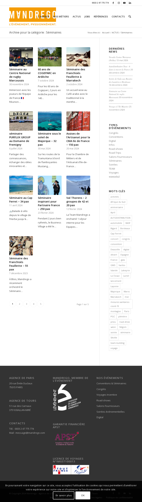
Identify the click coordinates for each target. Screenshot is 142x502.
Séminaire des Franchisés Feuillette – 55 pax (18, 264)
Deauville (115, 249)
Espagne (125, 254)
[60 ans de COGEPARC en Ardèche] (50, 56)
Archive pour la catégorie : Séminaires (35, 32)
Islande (114, 270)
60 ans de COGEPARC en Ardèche (47, 73)
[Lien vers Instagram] (118, 3)
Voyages (114, 172)
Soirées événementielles (111, 411)
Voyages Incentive (107, 394)
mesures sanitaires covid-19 (120, 304)
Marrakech (116, 296)
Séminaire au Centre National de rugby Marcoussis (20, 75)
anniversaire (117, 207)
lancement (116, 281)
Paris (126, 311)
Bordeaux (125, 228)
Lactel (126, 275)
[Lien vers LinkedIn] (130, 3)
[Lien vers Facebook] (113, 3)
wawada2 (114, 176)
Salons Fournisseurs (120, 156)
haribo (122, 265)
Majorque (115, 291)
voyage (114, 348)
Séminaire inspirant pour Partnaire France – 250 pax (49, 203)
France (114, 259)
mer (127, 296)
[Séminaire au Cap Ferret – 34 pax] (21, 185)
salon (113, 327)
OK (82, 495)
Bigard (114, 228)
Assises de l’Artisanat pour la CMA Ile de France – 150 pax (78, 139)
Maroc (127, 291)
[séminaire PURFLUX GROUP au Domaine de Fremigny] (21, 121)
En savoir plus (64, 495)
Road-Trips (115, 152)
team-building (117, 343)
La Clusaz (115, 275)
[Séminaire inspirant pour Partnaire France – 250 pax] (50, 185)
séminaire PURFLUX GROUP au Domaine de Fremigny (19, 139)
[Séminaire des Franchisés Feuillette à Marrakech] (78, 56)
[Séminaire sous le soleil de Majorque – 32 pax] (50, 121)
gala (123, 259)
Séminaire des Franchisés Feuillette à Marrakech (75, 75)
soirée (114, 332)
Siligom (122, 327)
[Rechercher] (130, 16)
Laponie (115, 286)
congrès (126, 238)
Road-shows (116, 148)
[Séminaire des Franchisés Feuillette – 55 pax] (21, 245)
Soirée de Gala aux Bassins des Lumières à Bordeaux (120, 80)
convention (116, 244)
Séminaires (115, 160)
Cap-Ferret (116, 233)
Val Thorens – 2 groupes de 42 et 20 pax (77, 201)
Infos (112, 144)
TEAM (112, 168)
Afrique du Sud (118, 201)
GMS (113, 265)
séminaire (125, 332)
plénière (122, 316)
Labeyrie (125, 270)
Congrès (113, 133)
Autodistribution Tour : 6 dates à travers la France (119, 68)
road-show (124, 321)
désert (114, 254)
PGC (113, 316)
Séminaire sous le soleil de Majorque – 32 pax (49, 139)
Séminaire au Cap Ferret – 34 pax (20, 199)
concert (114, 238)
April (113, 212)
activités (115, 196)
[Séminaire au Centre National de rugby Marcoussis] (21, 56)
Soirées (113, 164)
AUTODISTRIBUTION (120, 217)
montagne (116, 311)
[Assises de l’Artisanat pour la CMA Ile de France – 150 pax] (78, 121)
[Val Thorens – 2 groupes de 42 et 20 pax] (78, 185)
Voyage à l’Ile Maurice (119, 106)
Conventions (116, 136)
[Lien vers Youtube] (124, 3)
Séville (114, 337)
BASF (128, 223)
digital (126, 249)
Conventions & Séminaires (111, 383)
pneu (113, 321)
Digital (112, 141)
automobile (116, 223)
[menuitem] (43, 16)
